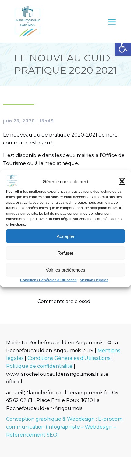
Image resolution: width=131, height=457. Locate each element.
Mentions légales (94, 280)
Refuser (65, 252)
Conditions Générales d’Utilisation (48, 280)
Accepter (66, 236)
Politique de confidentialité (39, 366)
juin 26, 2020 (19, 121)
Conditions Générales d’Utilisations (68, 358)
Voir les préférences (65, 269)
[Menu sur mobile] (112, 21)
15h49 (47, 121)
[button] (123, 48)
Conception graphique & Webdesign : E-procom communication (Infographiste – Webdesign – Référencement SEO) (64, 426)
